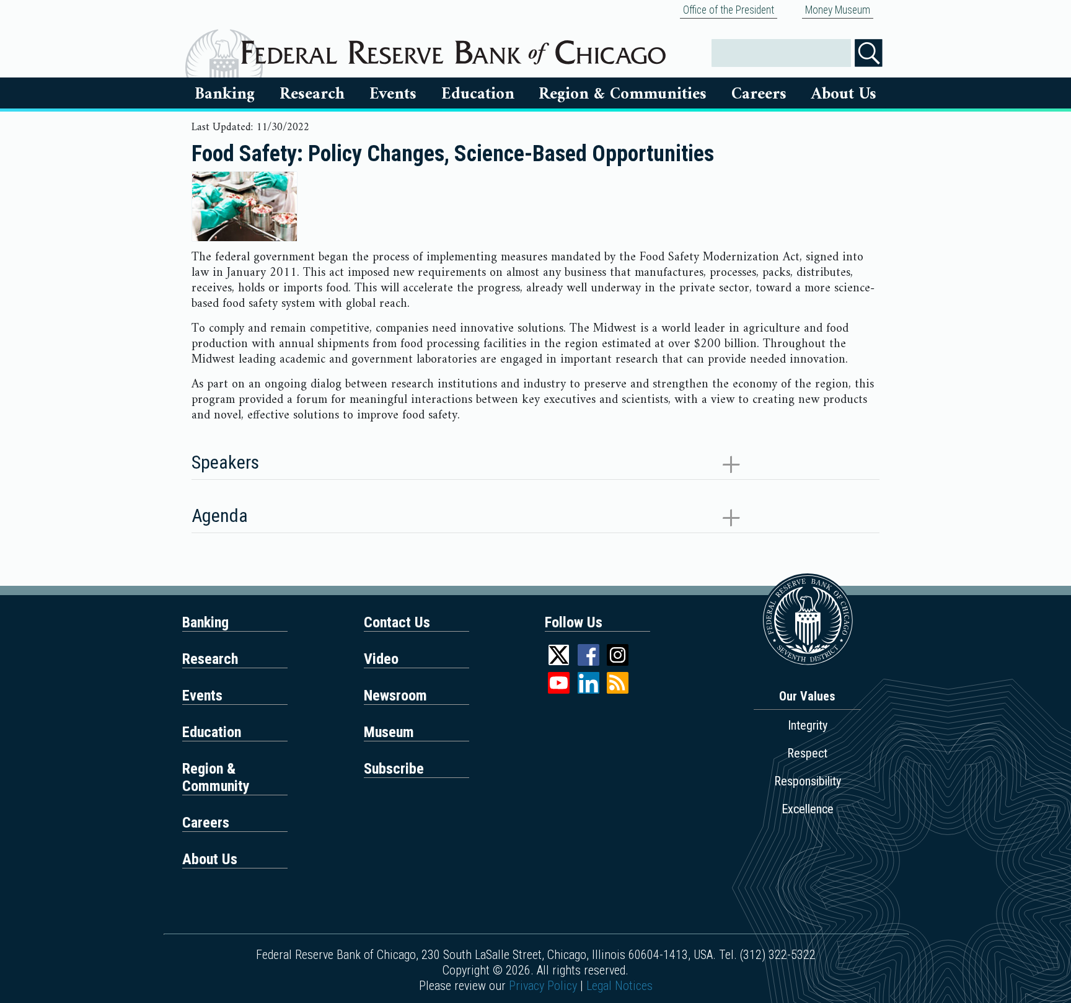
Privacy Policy (543, 985)
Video (381, 659)
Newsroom (395, 695)
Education (477, 94)
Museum (389, 732)
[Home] (453, 48)
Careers (759, 94)
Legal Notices (619, 985)
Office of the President (728, 10)
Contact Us (397, 622)
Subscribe (394, 768)
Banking (225, 94)
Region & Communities (623, 94)
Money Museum (837, 10)
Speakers (225, 462)
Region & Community (216, 777)
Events (392, 94)
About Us (843, 94)
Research (312, 94)
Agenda (220, 515)
